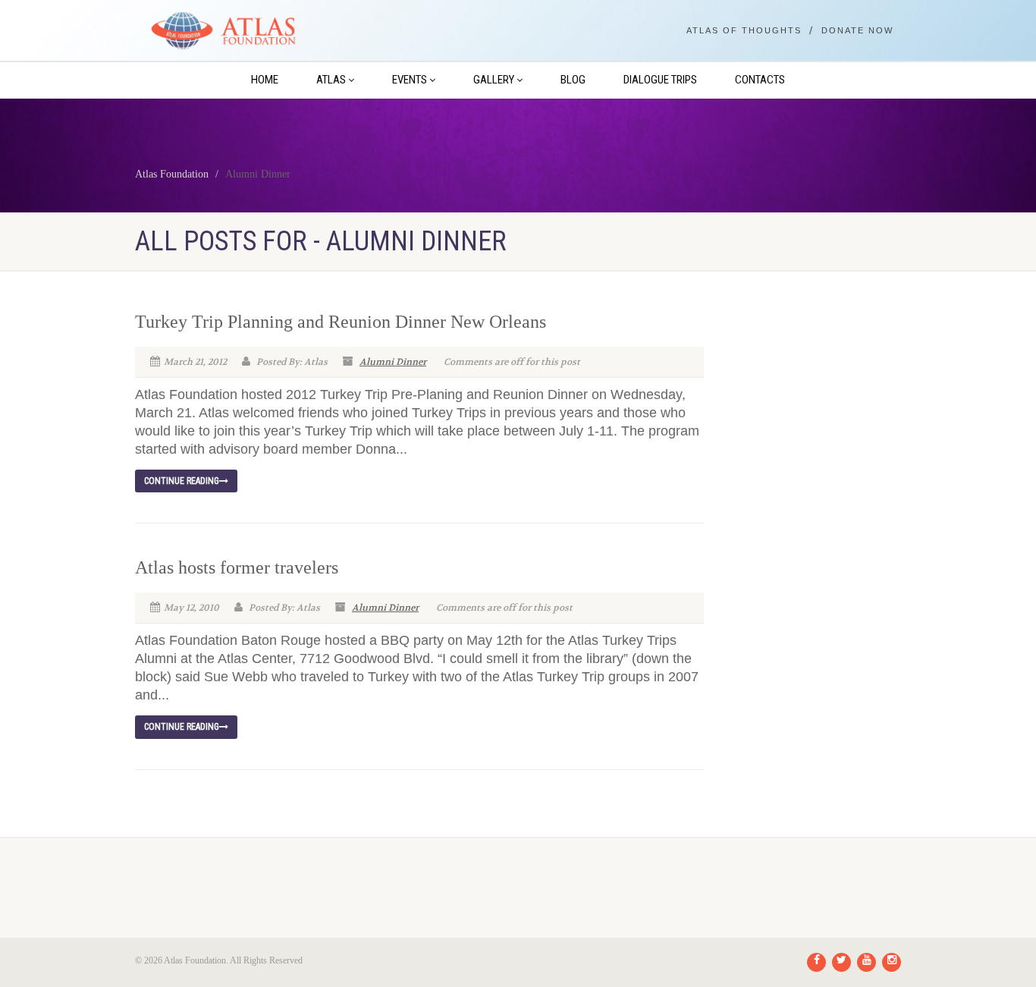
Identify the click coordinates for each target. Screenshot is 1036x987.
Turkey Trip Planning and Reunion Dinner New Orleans (340, 322)
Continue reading (181, 481)
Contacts (760, 79)
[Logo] (255, 30)
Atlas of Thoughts (744, 31)
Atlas (331, 79)
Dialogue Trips (660, 79)
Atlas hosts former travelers (236, 567)
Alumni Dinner (392, 362)
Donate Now (857, 31)
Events (409, 79)
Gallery (493, 79)
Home (264, 79)
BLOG (572, 79)
